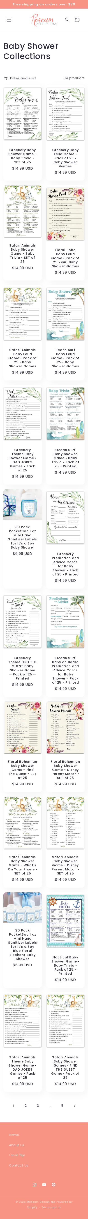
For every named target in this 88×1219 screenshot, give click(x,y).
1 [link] (13, 1105)
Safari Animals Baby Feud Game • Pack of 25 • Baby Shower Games (22, 358)
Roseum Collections (41, 1202)
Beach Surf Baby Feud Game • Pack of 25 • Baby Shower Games (65, 358)
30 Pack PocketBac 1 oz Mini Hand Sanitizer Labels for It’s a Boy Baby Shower (22, 537)
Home (14, 1135)
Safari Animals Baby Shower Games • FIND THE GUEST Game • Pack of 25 (65, 1067)
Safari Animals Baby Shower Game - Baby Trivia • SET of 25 (22, 253)
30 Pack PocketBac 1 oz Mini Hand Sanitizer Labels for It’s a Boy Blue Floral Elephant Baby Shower (22, 944)
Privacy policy (51, 1207)
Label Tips (17, 1155)
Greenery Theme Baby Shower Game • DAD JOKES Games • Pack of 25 (22, 460)
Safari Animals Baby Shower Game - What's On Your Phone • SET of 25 (22, 865)
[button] (9, 20)
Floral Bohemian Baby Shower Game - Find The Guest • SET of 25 (22, 770)
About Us (16, 1145)
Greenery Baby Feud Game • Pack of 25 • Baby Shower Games (65, 158)
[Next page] (74, 1106)
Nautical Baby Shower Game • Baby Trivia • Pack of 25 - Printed (65, 965)
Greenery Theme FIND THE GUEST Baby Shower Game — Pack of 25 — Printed (22, 668)
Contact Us (18, 1165)
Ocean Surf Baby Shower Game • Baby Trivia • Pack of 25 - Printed (65, 458)
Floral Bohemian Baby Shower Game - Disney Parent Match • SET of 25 (65, 770)
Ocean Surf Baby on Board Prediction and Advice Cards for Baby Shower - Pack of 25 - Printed (65, 670)
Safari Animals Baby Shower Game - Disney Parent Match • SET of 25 (65, 865)
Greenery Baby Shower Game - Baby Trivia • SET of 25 (22, 156)
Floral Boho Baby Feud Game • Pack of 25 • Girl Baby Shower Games (65, 258)
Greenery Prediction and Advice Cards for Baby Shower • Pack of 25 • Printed (65, 564)
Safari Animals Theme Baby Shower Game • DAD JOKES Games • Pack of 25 (22, 1067)
